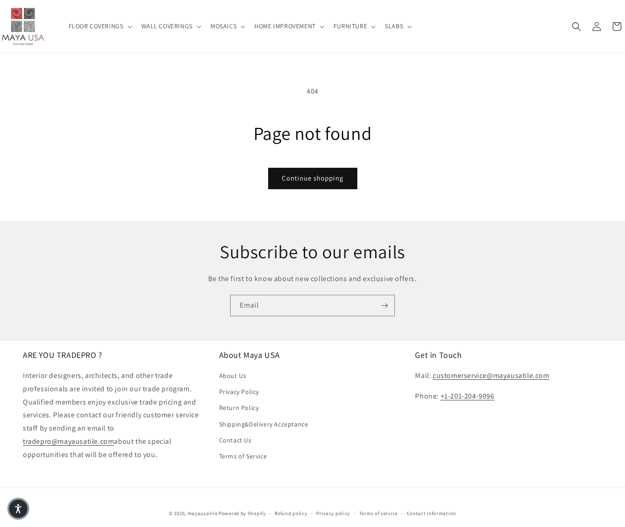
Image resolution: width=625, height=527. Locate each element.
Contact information (431, 513)
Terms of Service (243, 456)
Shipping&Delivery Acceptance (263, 424)
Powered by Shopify (242, 513)
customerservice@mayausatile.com (491, 375)
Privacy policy (333, 513)
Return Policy (239, 408)
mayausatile (203, 513)
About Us (233, 376)
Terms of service (378, 513)
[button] (99, 26)
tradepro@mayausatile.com (68, 441)
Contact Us (235, 440)
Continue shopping (313, 178)
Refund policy (291, 513)
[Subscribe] (384, 305)
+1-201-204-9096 (468, 396)
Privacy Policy (239, 392)
